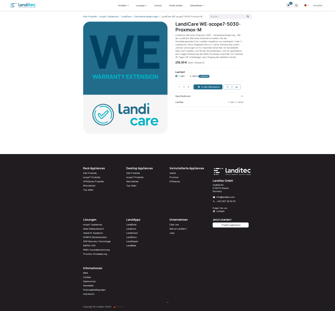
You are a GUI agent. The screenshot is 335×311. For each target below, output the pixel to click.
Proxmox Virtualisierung (95, 254)
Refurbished (89, 185)
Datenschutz (89, 281)
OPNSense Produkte (93, 181)
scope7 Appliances (109, 16)
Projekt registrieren (231, 225)
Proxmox (174, 177)
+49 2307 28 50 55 (226, 201)
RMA (85, 273)
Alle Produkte (90, 173)
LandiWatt (131, 245)
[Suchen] (248, 16)
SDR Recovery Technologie (97, 241)
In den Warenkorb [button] (210, 87)
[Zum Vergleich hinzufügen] (237, 86)
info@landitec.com (225, 197)
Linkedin (220, 211)
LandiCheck (132, 233)
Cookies (87, 277)
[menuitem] (123, 5)
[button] (296, 5)
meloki (172, 173)
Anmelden (317, 5)
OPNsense (174, 181)
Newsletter (88, 285)
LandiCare (126, 16)
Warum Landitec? (178, 228)
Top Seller (88, 190)
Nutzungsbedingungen (94, 289)
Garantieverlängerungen (146, 16)
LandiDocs (131, 237)
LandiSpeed (132, 241)
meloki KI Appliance (93, 233)
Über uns (174, 224)
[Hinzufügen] (189, 87)
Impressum (88, 294)
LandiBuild (131, 224)
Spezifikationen (183, 96)
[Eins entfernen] (178, 87)
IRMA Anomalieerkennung (96, 249)
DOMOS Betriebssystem (95, 237)
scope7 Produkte (91, 177)
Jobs (171, 233)
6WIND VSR (89, 245)
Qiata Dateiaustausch (93, 228)
